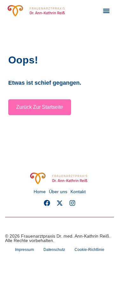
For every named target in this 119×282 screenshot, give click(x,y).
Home (40, 191)
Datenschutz (54, 249)
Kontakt (78, 191)
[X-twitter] (59, 203)
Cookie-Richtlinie (89, 249)
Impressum (24, 249)
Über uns (58, 191)
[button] (106, 11)
